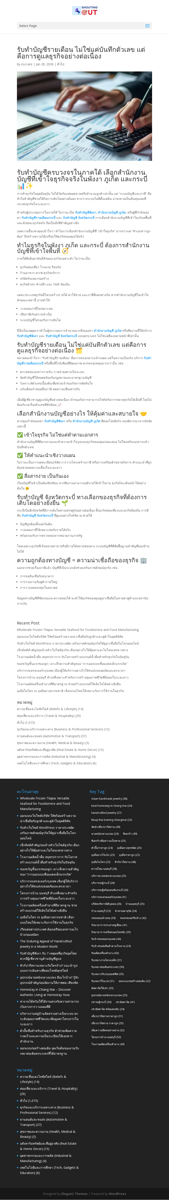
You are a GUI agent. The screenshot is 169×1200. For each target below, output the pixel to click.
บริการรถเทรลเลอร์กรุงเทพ (108, 897)
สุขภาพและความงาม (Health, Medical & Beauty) (50, 743)
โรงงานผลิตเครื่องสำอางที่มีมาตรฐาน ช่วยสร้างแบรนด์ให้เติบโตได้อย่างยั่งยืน (69, 684)
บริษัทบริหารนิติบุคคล (106, 904)
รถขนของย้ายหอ (103, 918)
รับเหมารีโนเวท (102, 981)
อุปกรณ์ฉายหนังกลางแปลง (109, 995)
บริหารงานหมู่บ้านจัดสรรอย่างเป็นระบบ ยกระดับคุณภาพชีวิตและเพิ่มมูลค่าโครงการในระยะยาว (49, 1018)
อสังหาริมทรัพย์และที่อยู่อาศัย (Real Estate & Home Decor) (57, 750)
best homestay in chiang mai (111, 806)
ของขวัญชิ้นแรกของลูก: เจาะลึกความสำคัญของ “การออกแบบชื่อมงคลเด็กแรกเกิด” (72, 664)
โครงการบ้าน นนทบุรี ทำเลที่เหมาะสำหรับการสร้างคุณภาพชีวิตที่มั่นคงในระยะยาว (73, 677)
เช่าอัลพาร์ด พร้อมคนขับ (107, 1009)
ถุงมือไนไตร (100, 862)
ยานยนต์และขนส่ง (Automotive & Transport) (48, 736)
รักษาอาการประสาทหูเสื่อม (109, 925)
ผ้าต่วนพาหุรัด (126, 911)
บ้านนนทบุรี (135, 904)
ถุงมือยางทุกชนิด (129, 848)
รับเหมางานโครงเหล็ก (106, 960)
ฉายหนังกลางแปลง (105, 834)
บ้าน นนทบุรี (101, 911)
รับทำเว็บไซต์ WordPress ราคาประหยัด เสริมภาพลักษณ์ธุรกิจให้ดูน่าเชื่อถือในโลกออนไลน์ (78, 643)
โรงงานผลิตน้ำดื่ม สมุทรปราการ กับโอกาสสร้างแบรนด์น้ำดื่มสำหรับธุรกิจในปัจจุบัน (73, 657)
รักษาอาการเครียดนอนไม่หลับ (111, 932)
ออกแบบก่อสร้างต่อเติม (134, 981)
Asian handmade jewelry (109, 799)
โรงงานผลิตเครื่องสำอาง (107, 1044)
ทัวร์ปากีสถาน (125, 862)
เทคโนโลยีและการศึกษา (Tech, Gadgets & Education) (54, 763)
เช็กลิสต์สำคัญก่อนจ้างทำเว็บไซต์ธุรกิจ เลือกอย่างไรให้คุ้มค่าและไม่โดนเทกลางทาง (72, 650)
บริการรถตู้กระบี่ (103, 883)
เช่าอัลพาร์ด (125, 1002)
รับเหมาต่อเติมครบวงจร (107, 967)
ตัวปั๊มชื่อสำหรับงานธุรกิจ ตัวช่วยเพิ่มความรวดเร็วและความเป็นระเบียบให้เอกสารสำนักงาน (48, 1036)
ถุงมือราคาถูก (129, 855)
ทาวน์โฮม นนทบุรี (104, 869)
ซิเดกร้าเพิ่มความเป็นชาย (108, 841)
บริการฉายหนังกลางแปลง (108, 876)
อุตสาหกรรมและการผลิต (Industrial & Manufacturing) (54, 756)
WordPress (117, 1194)
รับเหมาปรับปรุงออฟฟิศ (107, 974)
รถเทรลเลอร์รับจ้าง (133, 918)
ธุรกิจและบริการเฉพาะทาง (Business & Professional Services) (60, 729)
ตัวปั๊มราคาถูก (102, 848)
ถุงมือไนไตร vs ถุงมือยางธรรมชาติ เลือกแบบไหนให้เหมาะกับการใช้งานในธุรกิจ (70, 691)
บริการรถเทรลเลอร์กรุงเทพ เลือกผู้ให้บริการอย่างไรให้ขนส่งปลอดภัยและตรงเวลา (71, 670)
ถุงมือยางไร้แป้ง (103, 855)
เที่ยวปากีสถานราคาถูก (107, 1016)
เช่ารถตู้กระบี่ (101, 1002)
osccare (26, 64)
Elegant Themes (74, 1194)
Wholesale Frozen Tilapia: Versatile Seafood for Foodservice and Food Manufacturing (78, 630)
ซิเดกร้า (130, 834)
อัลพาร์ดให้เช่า (102, 988)
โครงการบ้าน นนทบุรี (106, 1037)
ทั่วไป (60, 64)
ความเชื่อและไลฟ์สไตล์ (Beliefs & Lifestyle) (47, 709)
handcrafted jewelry (106, 813)
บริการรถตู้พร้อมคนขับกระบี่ (109, 890)
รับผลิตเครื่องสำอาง (105, 953)
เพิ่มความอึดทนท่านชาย (107, 1030)
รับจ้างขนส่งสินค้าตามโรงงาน (111, 946)
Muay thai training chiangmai (111, 820)
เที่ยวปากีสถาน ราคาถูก (107, 1023)
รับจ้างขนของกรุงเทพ (106, 939)
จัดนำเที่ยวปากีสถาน (105, 827)
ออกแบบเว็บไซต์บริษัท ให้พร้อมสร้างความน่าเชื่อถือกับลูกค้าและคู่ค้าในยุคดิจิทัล (70, 636)
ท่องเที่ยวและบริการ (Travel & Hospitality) (45, 716)
